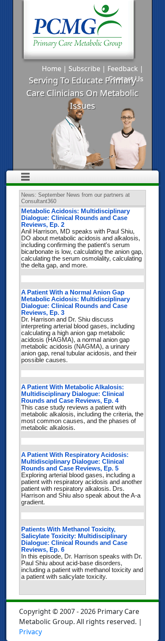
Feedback (122, 68)
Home (51, 68)
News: (28, 195)
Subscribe (84, 68)
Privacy (30, 631)
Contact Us (125, 78)
